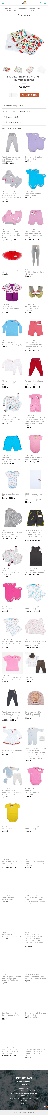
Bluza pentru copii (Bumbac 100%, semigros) (12, 344)
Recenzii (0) (12, 117)
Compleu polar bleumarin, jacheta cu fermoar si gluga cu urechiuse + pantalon (35, 1052)
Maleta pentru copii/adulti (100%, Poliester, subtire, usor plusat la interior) (12, 534)
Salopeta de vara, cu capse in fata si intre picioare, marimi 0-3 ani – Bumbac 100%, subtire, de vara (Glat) (35, 421)
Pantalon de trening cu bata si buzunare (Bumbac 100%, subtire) (12, 159)
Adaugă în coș (29, 95)
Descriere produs (14, 106)
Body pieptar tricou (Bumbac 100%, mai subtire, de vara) (33, 792)
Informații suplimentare (18, 111)
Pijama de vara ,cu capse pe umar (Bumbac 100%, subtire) (11, 643)
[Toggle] (4, 106)
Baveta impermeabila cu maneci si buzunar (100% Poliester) (34, 863)
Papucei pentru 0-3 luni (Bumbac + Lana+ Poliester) (34, 308)
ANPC (22, 1103)
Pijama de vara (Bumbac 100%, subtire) (34, 608)
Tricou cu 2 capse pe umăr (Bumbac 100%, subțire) (12, 678)
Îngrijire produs (13, 122)
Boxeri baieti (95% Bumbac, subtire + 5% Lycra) (10, 1015)
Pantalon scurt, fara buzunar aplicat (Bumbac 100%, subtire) (11, 459)
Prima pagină (10, 9)
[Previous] (5, 40)
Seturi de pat (36, 10)
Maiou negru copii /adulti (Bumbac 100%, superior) (35, 571)
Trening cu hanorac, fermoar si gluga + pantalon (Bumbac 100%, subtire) (11, 196)
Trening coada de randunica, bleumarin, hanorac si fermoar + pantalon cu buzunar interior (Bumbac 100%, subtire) (34, 939)
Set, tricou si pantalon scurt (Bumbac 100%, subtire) (10, 863)
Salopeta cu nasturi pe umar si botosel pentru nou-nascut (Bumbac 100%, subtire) (35, 900)
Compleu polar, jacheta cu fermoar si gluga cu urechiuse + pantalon (12, 978)
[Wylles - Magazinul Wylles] (24, 2)
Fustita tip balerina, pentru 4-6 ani (12, 271)
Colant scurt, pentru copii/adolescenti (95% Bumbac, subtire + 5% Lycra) (34, 234)
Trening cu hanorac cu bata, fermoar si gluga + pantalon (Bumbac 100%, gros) (11, 234)
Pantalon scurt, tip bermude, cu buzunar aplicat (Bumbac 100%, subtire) (34, 535)
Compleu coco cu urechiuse (32, 678)
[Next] (43, 40)
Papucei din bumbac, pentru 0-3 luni (10, 898)
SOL (26, 1103)
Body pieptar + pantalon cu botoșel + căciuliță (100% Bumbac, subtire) (12, 792)
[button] (3, 2)
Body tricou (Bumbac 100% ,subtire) (10, 495)
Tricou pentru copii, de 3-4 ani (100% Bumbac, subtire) (35, 978)
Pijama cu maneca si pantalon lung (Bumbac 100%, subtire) (11, 419)
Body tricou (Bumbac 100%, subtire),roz (33, 458)
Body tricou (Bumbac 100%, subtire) (33, 158)
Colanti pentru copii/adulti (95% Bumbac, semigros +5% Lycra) (35, 272)
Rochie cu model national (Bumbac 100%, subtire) (12, 751)
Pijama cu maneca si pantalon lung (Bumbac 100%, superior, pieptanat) (12, 383)
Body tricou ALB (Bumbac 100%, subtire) (35, 1014)
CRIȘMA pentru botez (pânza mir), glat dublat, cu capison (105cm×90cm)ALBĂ (35, 497)
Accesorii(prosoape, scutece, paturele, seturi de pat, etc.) (24, 9)
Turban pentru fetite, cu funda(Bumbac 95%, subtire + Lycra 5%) (34, 714)
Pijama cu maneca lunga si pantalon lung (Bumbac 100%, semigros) (35, 643)
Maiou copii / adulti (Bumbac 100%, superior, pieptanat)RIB (11, 1051)
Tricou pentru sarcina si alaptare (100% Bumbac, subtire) (11, 308)
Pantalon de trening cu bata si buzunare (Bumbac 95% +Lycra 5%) (35, 383)
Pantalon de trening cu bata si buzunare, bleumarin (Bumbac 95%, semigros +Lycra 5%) (11, 715)
